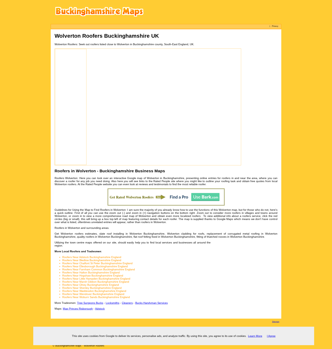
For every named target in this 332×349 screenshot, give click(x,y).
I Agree (271, 335)
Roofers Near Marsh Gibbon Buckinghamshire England (95, 281)
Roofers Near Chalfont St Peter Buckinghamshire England (97, 263)
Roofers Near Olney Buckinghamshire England (90, 284)
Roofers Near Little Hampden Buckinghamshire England (96, 278)
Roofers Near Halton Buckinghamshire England (91, 272)
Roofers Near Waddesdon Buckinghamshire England (94, 290)
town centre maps (81, 242)
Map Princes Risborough (78, 308)
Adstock (100, 308)
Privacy (275, 26)
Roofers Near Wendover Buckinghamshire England (93, 294)
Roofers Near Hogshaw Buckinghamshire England (92, 275)
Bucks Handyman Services (151, 302)
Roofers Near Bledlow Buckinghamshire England (91, 260)
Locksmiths (112, 302)
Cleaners (127, 302)
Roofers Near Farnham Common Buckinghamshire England (98, 269)
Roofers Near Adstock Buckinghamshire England (91, 257)
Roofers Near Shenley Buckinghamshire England (92, 287)
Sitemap (275, 322)
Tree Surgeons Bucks (90, 302)
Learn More (255, 335)
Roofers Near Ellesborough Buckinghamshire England (95, 266)
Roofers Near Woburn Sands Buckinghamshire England (96, 297)
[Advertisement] (70, 107)
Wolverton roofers (65, 184)
